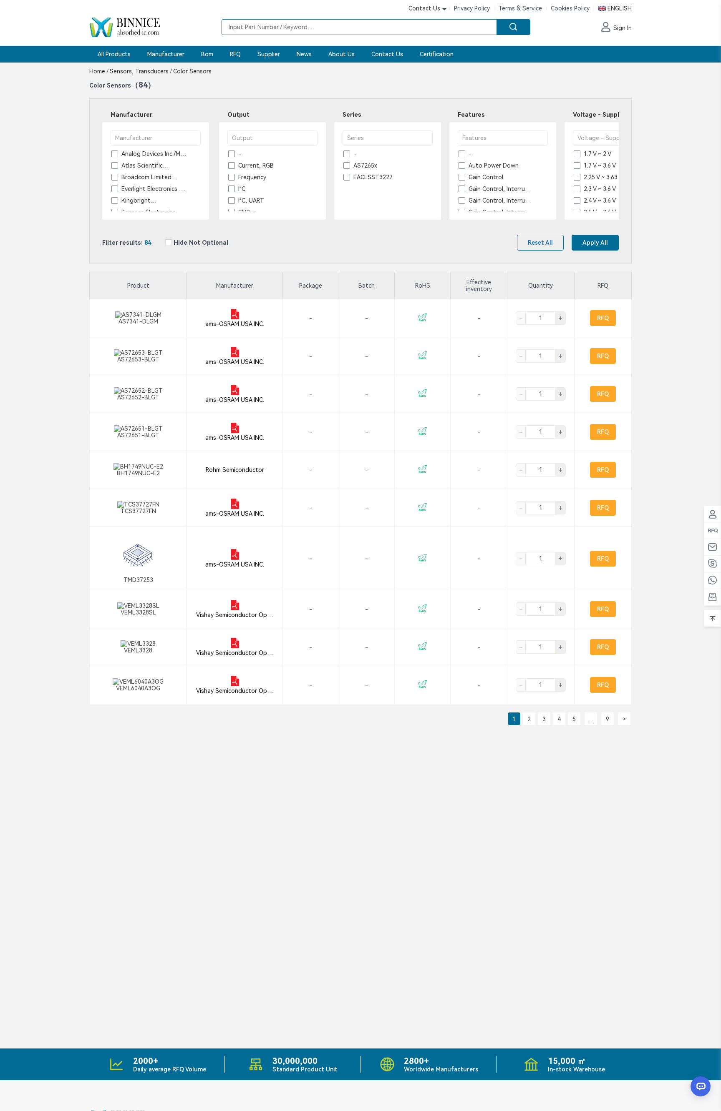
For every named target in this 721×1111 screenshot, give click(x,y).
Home (98, 71)
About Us (341, 54)
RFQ (235, 54)
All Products (114, 54)
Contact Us (387, 54)
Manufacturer (165, 54)
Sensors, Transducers (140, 71)
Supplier (268, 54)
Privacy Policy (472, 8)
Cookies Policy (570, 8)
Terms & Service (520, 8)
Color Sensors (191, 71)
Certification (437, 54)
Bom (207, 54)
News (304, 54)
